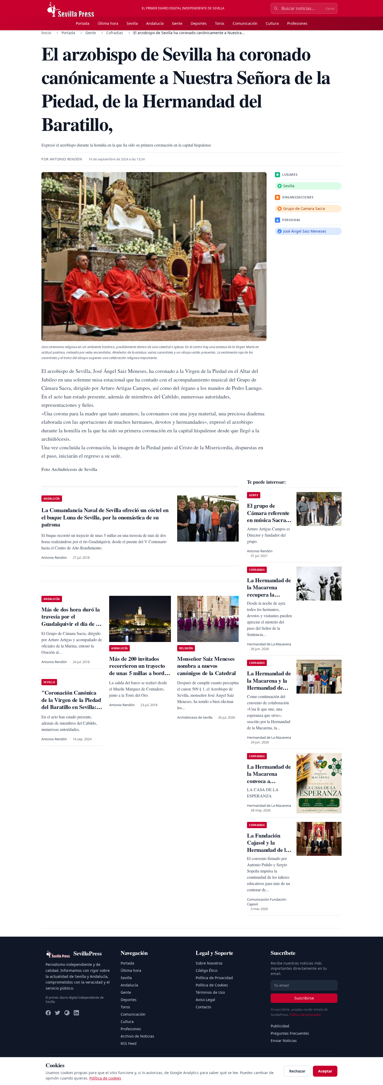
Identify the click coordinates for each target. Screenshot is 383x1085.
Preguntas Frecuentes (290, 1033)
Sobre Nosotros (209, 963)
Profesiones (297, 23)
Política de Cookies (212, 985)
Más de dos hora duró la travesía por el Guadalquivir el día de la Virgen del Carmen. (70, 620)
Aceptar (325, 1071)
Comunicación (245, 23)
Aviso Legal (205, 999)
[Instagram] (67, 1012)
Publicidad (280, 1025)
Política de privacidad (305, 1015)
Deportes (199, 23)
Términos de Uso (210, 992)
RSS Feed (129, 1043)
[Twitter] (57, 1012)
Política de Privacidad (214, 977)
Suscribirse (304, 998)
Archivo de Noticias (137, 1036)
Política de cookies (105, 1078)
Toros (219, 23)
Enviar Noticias (284, 1040)
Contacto (203, 1006)
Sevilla (132, 23)
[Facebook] (48, 1012)
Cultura (272, 23)
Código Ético (206, 970)
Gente (177, 23)
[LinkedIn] (76, 1012)
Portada (82, 23)
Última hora (108, 23)
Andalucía (155, 23)
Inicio (46, 32)
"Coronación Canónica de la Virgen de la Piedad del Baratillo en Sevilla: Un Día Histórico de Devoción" (71, 706)
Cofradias (114, 32)
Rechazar (297, 1071)
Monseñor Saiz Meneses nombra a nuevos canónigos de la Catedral (206, 665)
